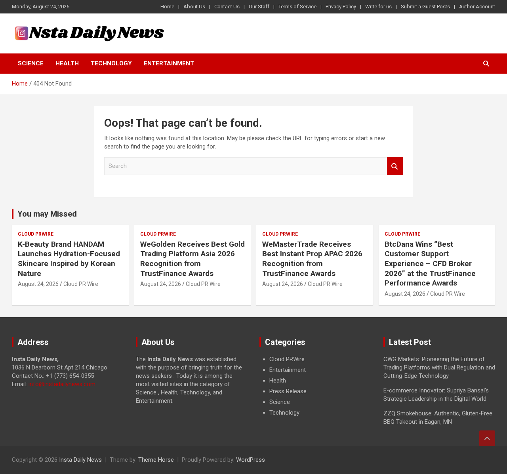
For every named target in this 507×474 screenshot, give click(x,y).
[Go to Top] (487, 438)
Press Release (288, 391)
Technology (111, 63)
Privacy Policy (341, 7)
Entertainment (169, 63)
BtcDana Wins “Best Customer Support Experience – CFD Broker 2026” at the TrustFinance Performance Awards (430, 264)
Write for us (378, 7)
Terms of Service (297, 7)
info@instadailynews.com (62, 384)
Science (31, 63)
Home (167, 7)
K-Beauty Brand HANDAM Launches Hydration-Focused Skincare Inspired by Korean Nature (69, 259)
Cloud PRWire (35, 234)
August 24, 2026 (38, 284)
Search (395, 166)
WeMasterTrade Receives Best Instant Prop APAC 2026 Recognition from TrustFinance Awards (312, 259)
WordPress (250, 459)
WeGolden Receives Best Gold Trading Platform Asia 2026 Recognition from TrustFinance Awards (192, 259)
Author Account (477, 7)
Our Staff (259, 7)
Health (67, 63)
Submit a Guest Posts (425, 7)
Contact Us (227, 7)
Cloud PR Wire (80, 284)
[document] (315, 386)
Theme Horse (156, 459)
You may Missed (47, 214)
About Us (194, 7)
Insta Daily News (80, 459)
